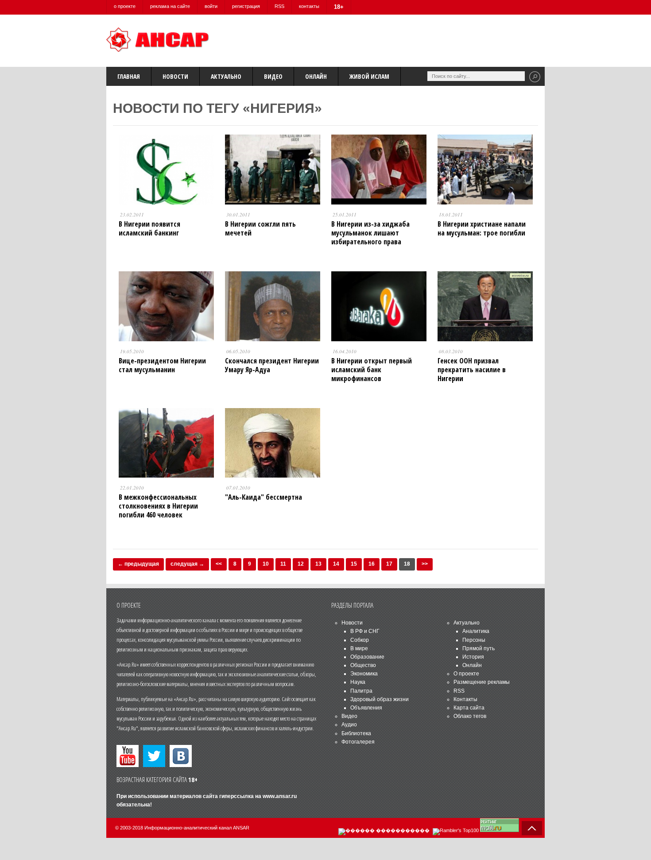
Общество (363, 665)
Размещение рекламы (481, 682)
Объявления (366, 708)
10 (266, 564)
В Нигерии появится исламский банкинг (149, 228)
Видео (273, 76)
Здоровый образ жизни (379, 699)
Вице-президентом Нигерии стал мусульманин (162, 365)
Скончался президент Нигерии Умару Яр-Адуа (272, 365)
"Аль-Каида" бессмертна (263, 497)
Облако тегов (469, 716)
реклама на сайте (170, 6)
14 (336, 564)
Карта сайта (468, 708)
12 (301, 564)
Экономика (364, 674)
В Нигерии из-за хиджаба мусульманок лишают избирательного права (370, 233)
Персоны (473, 640)
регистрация (246, 6)
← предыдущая (138, 564)
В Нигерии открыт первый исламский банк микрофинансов (371, 369)
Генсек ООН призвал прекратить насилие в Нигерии (472, 369)
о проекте (125, 6)
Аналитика (475, 631)
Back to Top (532, 828)
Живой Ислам (369, 76)
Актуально (226, 76)
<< (219, 564)
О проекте (466, 674)
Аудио (349, 724)
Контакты (465, 699)
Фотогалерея (358, 742)
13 (318, 564)
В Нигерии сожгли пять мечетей (260, 228)
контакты (309, 6)
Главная (128, 76)
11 (283, 564)
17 (389, 564)
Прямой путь (478, 648)
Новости (175, 76)
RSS (279, 6)
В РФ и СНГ (365, 631)
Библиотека (356, 733)
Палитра (361, 691)
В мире (359, 648)
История (473, 657)
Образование (367, 657)
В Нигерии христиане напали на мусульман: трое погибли (482, 228)
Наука (357, 682)
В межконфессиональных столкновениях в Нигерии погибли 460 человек (158, 506)
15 (354, 564)
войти (211, 6)
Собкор (359, 640)
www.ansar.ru (280, 796)
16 (371, 564)
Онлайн (316, 76)
